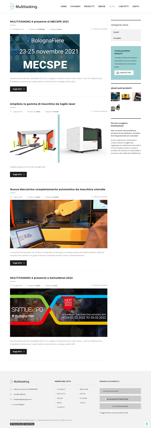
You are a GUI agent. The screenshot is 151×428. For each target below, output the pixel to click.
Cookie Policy (29, 424)
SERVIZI (101, 6)
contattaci (125, 73)
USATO (135, 6)
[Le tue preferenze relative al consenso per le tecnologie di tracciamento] (147, 424)
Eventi (116, 32)
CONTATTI (124, 6)
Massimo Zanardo (51, 420)
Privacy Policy (123, 399)
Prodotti (117, 38)
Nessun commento (100, 29)
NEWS (112, 6)
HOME (64, 6)
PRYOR (83, 394)
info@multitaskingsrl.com (22, 399)
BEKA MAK (84, 389)
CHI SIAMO (75, 6)
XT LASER (83, 398)
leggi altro (17, 89)
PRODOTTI (89, 6)
